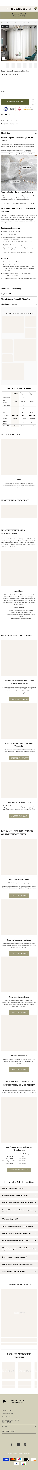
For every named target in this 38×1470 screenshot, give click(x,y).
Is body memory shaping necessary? (14, 1257)
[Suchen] (7, 9)
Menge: (3, 91)
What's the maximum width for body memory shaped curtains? (18, 1249)
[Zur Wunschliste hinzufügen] (33, 102)
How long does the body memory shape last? (17, 1264)
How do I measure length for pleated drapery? (18, 1202)
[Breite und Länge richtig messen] (19, 780)
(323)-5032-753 (15, 1420)
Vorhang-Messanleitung (19, 1170)
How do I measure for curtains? (13, 1188)
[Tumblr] (14, 114)
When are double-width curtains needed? (16, 1241)
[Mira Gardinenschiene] (19, 857)
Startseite (3, 22)
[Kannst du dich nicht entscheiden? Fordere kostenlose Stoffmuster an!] (19, 658)
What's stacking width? (10, 1219)
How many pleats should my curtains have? (17, 1233)
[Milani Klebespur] (19, 1033)
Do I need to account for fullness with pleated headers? (17, 1211)
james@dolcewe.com (7, 1413)
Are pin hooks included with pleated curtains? (17, 1226)
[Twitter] (6, 114)
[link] (19, 15)
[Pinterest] (10, 114)
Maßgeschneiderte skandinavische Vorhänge (16, 22)
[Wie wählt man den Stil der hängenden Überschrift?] (19, 721)
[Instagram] (18, 1444)
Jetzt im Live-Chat (6, 1417)
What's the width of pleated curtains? (15, 1195)
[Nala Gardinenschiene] (19, 974)
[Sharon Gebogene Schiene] (19, 917)
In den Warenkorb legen (15, 102)
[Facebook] (2, 114)
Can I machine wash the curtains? (14, 1271)
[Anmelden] (30, 9)
